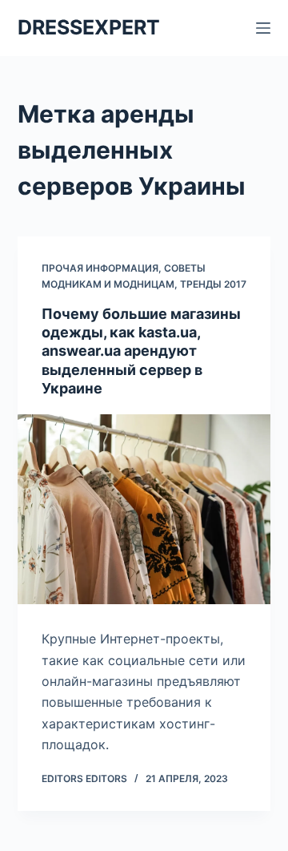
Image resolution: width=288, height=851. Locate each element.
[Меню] (263, 28)
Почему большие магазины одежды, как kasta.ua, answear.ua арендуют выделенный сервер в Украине (141, 351)
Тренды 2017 (213, 284)
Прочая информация (100, 268)
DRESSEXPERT (89, 27)
